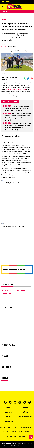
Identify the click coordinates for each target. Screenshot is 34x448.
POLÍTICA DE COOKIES (9, 431)
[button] (31, 437)
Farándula (8, 412)
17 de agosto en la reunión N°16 (16, 89)
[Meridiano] (14, 6)
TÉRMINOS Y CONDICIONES (8, 427)
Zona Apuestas (8, 421)
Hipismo (4, 19)
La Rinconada (6, 290)
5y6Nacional (20, 290)
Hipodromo (6, 294)
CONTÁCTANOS (11, 436)
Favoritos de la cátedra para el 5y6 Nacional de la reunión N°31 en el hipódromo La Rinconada (18, 108)
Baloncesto (8, 416)
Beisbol (8, 407)
